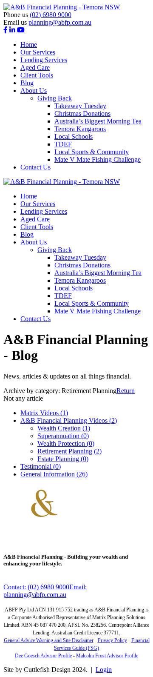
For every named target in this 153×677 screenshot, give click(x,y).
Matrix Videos (44, 412)
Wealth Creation (63, 428)
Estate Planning (62, 458)
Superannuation (63, 435)
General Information (54, 474)
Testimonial (40, 466)
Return (125, 390)
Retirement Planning (69, 451)
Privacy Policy (112, 640)
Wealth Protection (65, 443)
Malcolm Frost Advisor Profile (107, 656)
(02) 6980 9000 (50, 14)
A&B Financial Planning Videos (68, 420)
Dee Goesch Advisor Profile (43, 656)
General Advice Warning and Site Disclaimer (49, 640)
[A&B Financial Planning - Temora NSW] (61, 7)
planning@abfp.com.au (59, 22)
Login (104, 669)
